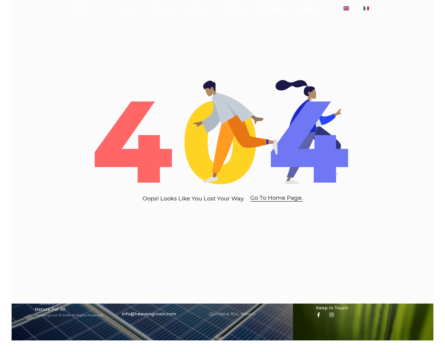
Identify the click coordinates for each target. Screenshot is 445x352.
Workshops (271, 8)
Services (198, 8)
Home (131, 8)
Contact (308, 8)
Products (233, 8)
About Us (163, 8)
